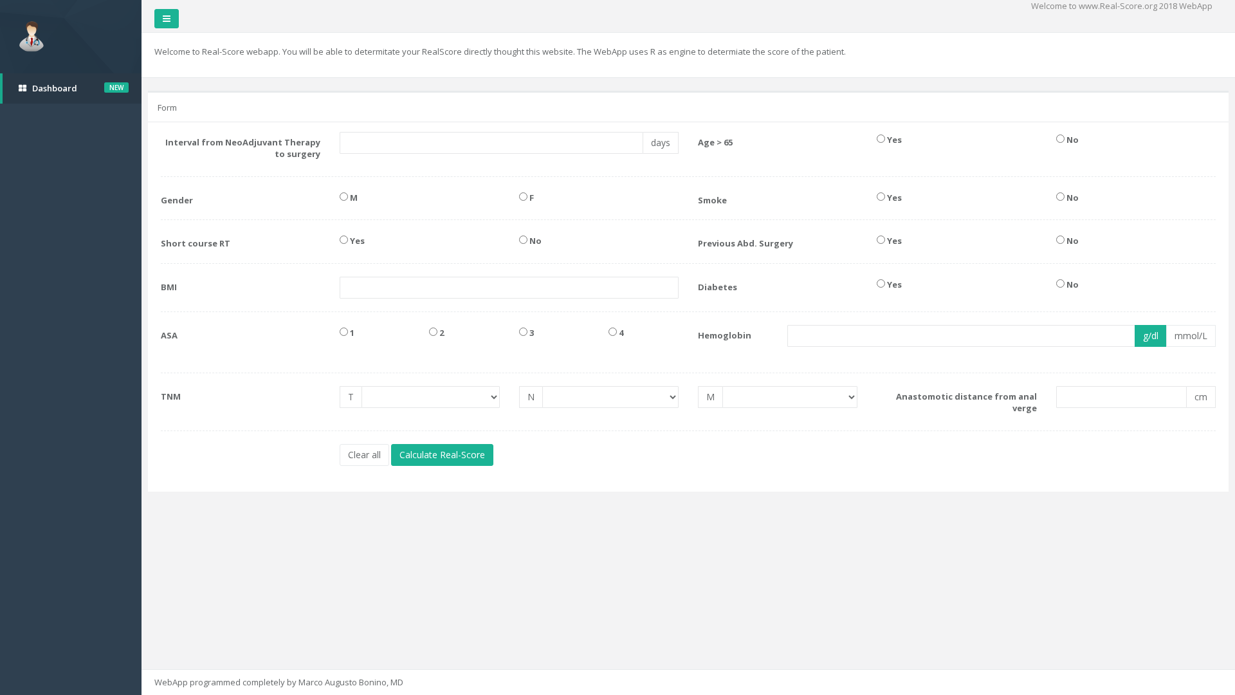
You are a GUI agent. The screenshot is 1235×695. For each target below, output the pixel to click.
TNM (171, 396)
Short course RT (195, 243)
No (1072, 139)
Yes (893, 139)
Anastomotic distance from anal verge (966, 402)
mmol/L (1191, 335)
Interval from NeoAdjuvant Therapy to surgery (242, 148)
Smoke (712, 200)
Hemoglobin (724, 335)
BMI (169, 287)
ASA (169, 335)
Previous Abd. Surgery (745, 243)
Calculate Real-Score (442, 455)
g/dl (1150, 335)
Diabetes (717, 287)
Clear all (364, 455)
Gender (177, 200)
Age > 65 (715, 142)
